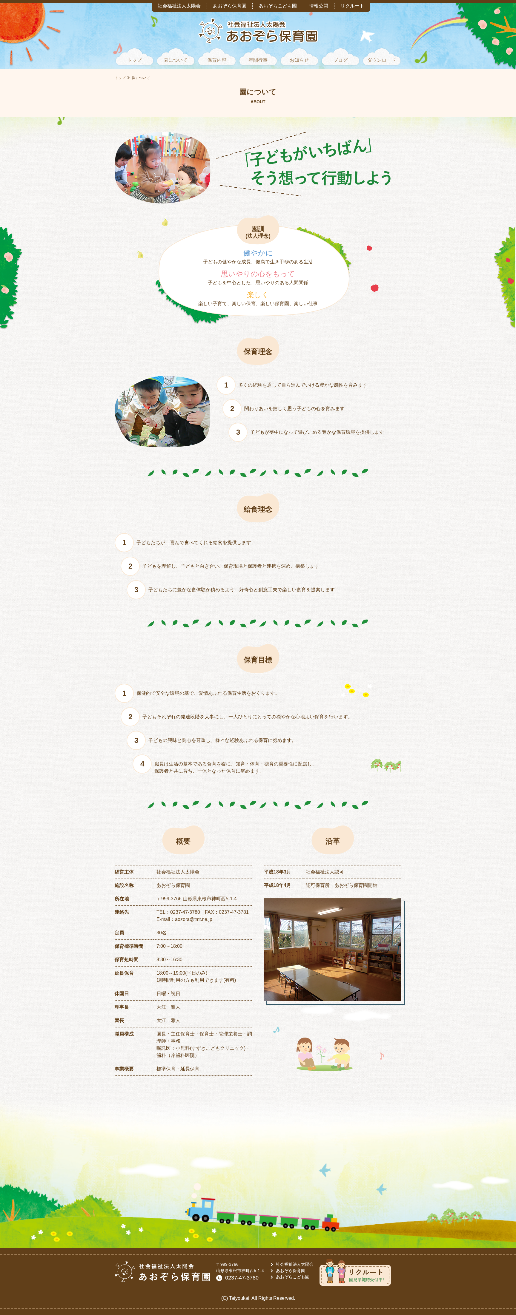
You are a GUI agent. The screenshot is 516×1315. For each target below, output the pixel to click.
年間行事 (258, 60)
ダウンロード (381, 60)
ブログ (340, 60)
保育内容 (216, 60)
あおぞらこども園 (278, 5)
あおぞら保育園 (229, 5)
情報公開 (318, 5)
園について (176, 60)
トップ (134, 60)
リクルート (352, 5)
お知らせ (299, 60)
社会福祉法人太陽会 (179, 5)
